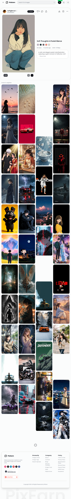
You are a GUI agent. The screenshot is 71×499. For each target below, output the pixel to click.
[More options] (67, 11)
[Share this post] (46, 11)
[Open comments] (42, 11)
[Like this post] (37, 11)
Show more (43, 56)
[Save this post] (63, 11)
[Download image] (59, 11)
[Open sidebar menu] (3, 2)
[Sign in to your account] (68, 2)
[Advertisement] (52, 26)
